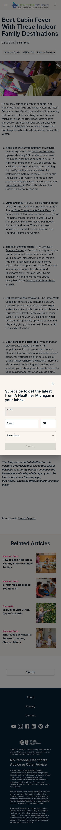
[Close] (53, 383)
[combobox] (30, 435)
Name (9, 410)
